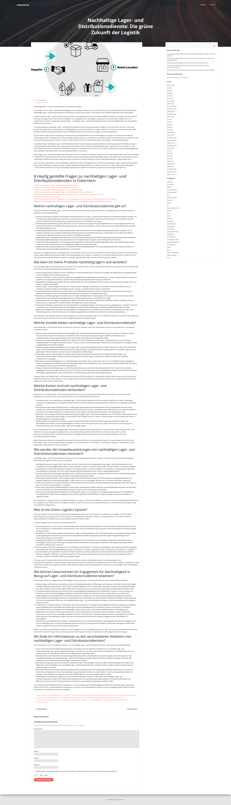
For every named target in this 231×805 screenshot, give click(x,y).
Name (36, 751)
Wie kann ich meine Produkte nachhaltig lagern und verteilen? (57, 187)
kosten (169, 203)
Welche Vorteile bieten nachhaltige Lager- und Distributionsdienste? (59, 190)
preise (168, 216)
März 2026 (170, 98)
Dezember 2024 (171, 137)
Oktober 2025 (171, 111)
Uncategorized (41, 100)
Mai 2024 (169, 156)
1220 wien (170, 182)
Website (36, 765)
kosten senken (113, 695)
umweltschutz (85, 700)
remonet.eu (23, 4)
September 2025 (172, 114)
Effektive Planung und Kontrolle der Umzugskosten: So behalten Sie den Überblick (190, 70)
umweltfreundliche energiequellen (70, 700)
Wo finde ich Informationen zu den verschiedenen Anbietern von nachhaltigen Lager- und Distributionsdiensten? (74, 201)
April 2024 (170, 158)
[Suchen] (214, 46)
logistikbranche (54, 697)
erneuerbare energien (84, 695)
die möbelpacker (172, 192)
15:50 (45, 102)
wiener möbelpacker (173, 252)
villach (168, 247)
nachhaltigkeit (90, 697)
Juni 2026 (169, 90)
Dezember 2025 (171, 106)
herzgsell (169, 200)
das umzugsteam (172, 189)
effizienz (74, 695)
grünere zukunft (103, 695)
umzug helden (171, 226)
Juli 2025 (169, 119)
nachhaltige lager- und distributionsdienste (72, 697)
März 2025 (170, 130)
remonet (38, 102)
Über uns (203, 5)
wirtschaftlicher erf (123, 700)
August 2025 (170, 116)
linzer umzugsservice (173, 208)
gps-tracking (94, 695)
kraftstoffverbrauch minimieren (128, 695)
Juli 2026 (169, 88)
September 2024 (172, 145)
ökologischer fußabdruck (101, 697)
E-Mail (36, 758)
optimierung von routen (117, 697)
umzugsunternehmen (173, 242)
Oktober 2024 (171, 143)
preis (168, 213)
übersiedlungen (171, 223)
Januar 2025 (170, 135)
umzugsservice (171, 237)
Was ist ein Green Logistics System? (48, 197)
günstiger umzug (172, 197)
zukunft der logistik (42, 702)
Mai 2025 (169, 124)
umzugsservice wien (173, 239)
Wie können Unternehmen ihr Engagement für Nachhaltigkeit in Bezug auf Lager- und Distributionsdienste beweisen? (76, 199)
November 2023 (171, 171)
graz (168, 195)
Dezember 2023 (171, 169)
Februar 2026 (171, 101)
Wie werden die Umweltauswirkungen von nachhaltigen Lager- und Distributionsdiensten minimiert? (70, 194)
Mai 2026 (169, 93)
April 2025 (170, 127)
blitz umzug (170, 184)
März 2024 (170, 161)
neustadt (169, 210)
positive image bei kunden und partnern (48, 700)
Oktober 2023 (171, 174)
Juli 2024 (169, 150)
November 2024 (171, 140)
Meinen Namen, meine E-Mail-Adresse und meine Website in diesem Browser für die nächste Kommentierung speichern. (76, 771)
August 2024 (170, 148)
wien (168, 250)
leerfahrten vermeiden (43, 697)
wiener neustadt (171, 255)
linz (168, 205)
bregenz (169, 187)
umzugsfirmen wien (172, 231)
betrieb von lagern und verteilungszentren (49, 695)
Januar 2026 (170, 103)
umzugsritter (170, 234)
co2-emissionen (66, 695)
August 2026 (170, 85)
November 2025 (171, 109)
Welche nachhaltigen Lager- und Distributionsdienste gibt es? (57, 185)
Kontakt (212, 5)
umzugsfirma (171, 229)
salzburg (169, 218)
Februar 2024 (171, 164)
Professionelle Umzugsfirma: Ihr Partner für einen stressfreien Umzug (187, 63)
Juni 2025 (169, 122)
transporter (170, 221)
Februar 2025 (171, 132)
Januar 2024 (170, 166)
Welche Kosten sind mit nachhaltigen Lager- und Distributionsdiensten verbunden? (64, 192)
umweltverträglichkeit (96, 700)
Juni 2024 (169, 153)
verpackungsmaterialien (110, 700)
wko (168, 257)
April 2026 (170, 95)
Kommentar (38, 729)
